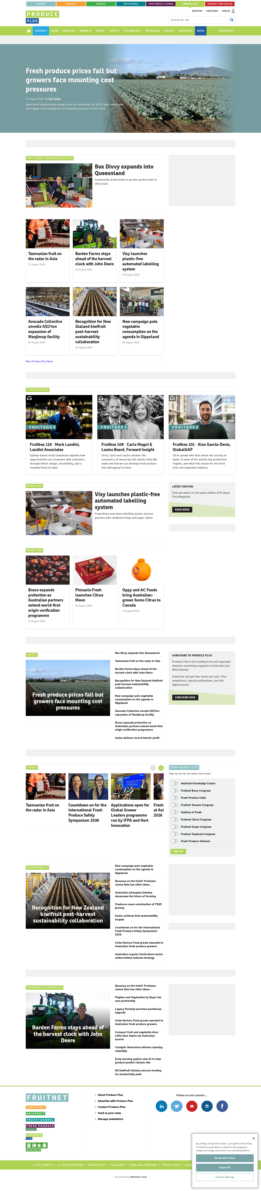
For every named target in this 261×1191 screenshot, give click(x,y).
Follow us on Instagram (207, 1106)
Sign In (226, 11)
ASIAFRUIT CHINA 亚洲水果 (219, 3)
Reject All (224, 1167)
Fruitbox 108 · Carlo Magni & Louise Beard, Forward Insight (127, 447)
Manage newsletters (110, 1119)
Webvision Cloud (138, 1176)
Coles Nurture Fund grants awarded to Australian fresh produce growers (139, 944)
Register (197, 11)
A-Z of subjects (43, 1165)
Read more (182, 509)
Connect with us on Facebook (222, 1106)
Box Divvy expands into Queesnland (124, 170)
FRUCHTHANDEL (131, 3)
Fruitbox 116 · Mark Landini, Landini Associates (55, 447)
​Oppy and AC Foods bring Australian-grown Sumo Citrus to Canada (141, 597)
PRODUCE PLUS (190, 3)
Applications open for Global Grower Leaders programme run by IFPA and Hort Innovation (130, 815)
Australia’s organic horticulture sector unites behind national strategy (139, 956)
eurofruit (71, 3)
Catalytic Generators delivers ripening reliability (138, 1049)
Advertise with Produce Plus (115, 1101)
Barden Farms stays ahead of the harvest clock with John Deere (94, 259)
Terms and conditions (143, 1165)
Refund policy (97, 1165)
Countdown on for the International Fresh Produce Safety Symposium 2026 (87, 812)
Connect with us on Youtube (192, 1106)
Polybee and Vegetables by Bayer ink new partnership (138, 999)
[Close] (254, 1138)
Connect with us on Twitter (176, 1106)
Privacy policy (171, 1165)
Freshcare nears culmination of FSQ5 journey (138, 906)
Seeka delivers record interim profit (137, 738)
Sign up (178, 851)
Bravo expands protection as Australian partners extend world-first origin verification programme (45, 602)
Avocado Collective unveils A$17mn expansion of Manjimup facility (45, 329)
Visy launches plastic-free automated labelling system (140, 261)
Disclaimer (117, 1165)
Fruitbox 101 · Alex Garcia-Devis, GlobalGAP (202, 447)
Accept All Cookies (224, 1157)
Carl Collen (54, 98)
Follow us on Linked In (161, 1106)
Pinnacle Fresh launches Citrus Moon (89, 595)
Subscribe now (185, 697)
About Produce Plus (110, 1095)
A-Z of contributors (70, 1165)
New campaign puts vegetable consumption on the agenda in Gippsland (140, 329)
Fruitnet (41, 3)
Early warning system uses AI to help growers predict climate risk (138, 1060)
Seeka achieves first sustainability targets (136, 917)
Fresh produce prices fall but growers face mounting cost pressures (71, 80)
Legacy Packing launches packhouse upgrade (138, 1010)
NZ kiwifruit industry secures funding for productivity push (138, 1072)
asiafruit (101, 3)
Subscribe (212, 11)
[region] (225, 1160)
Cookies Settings (225, 1177)
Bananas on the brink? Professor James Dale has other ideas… (135, 882)
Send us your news (109, 1113)
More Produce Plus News (39, 361)
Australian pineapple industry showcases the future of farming (135, 894)
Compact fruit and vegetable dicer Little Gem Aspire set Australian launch (136, 1035)
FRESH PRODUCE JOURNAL (160, 3)
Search (232, 20)
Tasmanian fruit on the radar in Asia (45, 256)
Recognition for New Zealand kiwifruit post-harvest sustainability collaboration (93, 331)
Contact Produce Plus (111, 1107)
